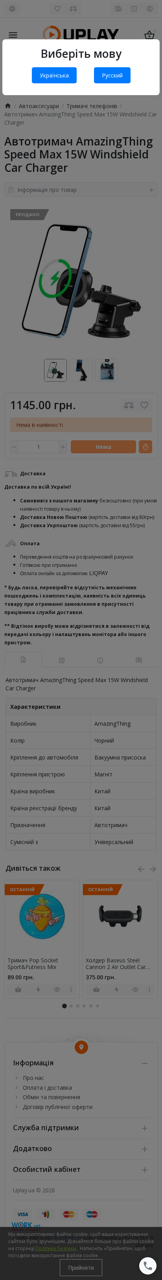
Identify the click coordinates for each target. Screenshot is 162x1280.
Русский (112, 75)
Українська (54, 75)
